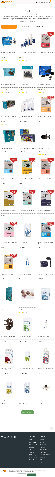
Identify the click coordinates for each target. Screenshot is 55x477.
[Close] (52, 470)
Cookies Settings (22, 474)
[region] (27, 472)
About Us (42, 439)
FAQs (30, 449)
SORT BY (38, 26)
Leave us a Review (33, 446)
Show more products (27, 412)
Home (2, 7)
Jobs (41, 441)
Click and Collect (33, 457)
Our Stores (31, 441)
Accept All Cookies (31, 474)
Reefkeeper (43, 461)
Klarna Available (33, 456)
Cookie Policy (43, 452)
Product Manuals (33, 447)
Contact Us (31, 439)
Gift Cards (31, 451)
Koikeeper (42, 462)
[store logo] (6, 2)
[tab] (9, 27)
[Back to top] (51, 428)
